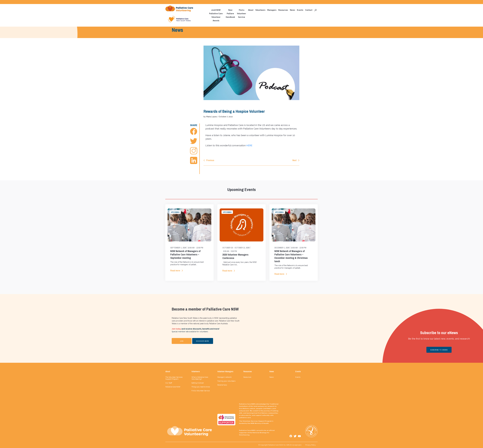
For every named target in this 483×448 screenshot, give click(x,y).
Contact (308, 10)
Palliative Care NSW (172, 387)
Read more (175, 270)
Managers (271, 10)
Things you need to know (200, 387)
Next (294, 160)
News (292, 10)
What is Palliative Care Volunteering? (199, 378)
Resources (283, 10)
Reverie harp (222, 385)
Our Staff (168, 383)
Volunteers (260, 10)
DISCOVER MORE (202, 341)
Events (300, 10)
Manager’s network (224, 377)
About (250, 10)
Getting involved (197, 383)
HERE (249, 145)
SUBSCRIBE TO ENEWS (439, 350)
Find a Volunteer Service (241, 13)
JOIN (182, 341)
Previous (210, 160)
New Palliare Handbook (230, 13)
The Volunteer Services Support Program (174, 378)
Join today (176, 329)
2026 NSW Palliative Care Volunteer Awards (216, 15)
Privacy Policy (310, 445)
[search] (315, 10)
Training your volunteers (226, 381)
